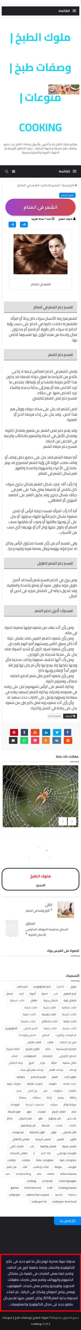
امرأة (54, 1062)
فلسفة (45, 1125)
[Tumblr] (24, 732)
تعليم (55, 1076)
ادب (55, 993)
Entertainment (33, 1187)
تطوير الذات (70, 1076)
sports (59, 1194)
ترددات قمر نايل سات (31, 1069)
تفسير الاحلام (67, 195)
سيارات (54, 1104)
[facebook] (67, 732)
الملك (14, 1055)
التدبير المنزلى (30, 1028)
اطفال (33, 1000)
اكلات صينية (29, 1014)
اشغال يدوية (50, 1000)
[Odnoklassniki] (46, 740)
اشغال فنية (70, 1000)
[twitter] (57, 732)
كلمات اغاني (17, 1146)
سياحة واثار (70, 1104)
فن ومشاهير (28, 1125)
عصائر (10, 1118)
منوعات (72, 1166)
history (72, 1194)
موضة (58, 1166)
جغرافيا (21, 1076)
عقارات (72, 1125)
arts (39, 1173)
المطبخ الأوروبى (67, 1055)
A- (12, 224)
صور (29, 1111)
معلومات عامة (45, 1160)
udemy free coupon (37, 1194)
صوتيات (41, 1111)
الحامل (45, 1035)
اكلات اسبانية (17, 1000)
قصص (60, 1139)
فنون (53, 1132)
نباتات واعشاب (41, 1166)
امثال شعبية (69, 1062)
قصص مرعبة (69, 1146)
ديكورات (58, 1090)
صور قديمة (14, 1111)
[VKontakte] (56, 740)
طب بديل (71, 1118)
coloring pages (67, 1180)
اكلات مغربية (28, 1021)
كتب (31, 1146)
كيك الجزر (46, 1153)
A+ (24, 224)
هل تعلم (11, 1166)
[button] (67, 10)
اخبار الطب (22, 986)
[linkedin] (46, 732)
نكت (24, 1166)
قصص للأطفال (20, 1139)
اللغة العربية (13, 1048)
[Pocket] (35, 740)
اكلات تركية (30, 1007)
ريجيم (61, 1097)
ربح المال (32, 1090)
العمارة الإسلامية (66, 1048)
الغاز (47, 1048)
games (15, 1187)
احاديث (60, 986)
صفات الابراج (59, 1111)
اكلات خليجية (69, 1014)
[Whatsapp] (24, 740)
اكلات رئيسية (49, 1014)
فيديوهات (18, 1132)
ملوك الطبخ (65, 218)
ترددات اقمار (56, 1069)
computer (47, 1180)
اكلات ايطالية (69, 1007)
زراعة (49, 1097)
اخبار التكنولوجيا (42, 986)
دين (45, 1090)
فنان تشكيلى (69, 1132)
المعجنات (47, 1055)
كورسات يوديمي (66, 1153)
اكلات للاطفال (49, 1021)
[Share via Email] (13, 740)
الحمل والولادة (27, 1035)
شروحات (15, 1104)
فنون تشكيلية (37, 1132)
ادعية (45, 993)
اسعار (9, 993)
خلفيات (72, 1090)
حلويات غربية (14, 1083)
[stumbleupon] (35, 732)
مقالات (11, 1160)
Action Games (68, 1173)
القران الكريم (32, 1048)
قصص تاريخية (43, 1139)
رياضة (73, 1097)
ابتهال (73, 986)
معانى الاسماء (18, 1153)
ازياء (21, 993)
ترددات (72, 1069)
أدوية (32, 993)
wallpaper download (64, 1201)
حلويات (53, 1083)
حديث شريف (69, 1083)
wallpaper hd (39, 1201)
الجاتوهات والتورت (65, 1035)
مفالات (26, 1160)
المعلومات (29, 1055)
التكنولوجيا (11, 1028)
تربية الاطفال (16, 1062)
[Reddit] (68, 740)
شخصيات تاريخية (35, 1104)
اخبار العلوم (70, 993)
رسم (19, 1090)
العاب (50, 1042)
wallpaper (15, 1194)
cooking (31, 1180)
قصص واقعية (48, 1146)
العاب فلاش (34, 1042)
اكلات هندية (69, 1028)
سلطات (36, 1097)
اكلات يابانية (50, 1028)
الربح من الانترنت (67, 1042)
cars (7, 1173)
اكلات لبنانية (69, 1021)
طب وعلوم (54, 1118)
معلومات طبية (67, 1160)
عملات (59, 1125)
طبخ (40, 1118)
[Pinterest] (14, 732)
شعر (73, 1111)
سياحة (22, 1097)
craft (49, 1187)
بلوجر (42, 1062)
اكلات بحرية (49, 1007)
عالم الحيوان (25, 1118)
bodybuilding (23, 1173)
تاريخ (31, 1062)
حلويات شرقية (35, 1083)
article (50, 1173)
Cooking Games (67, 1187)
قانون (73, 1139)
